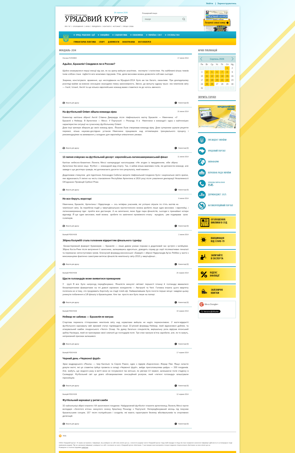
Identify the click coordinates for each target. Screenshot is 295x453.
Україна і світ (155, 35)
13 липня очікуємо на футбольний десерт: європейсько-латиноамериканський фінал (115, 157)
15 (227, 76)
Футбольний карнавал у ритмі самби (85, 400)
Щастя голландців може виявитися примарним (91, 278)
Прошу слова (128, 26)
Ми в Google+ (211, 304)
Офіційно (104, 35)
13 (217, 76)
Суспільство (173, 35)
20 (217, 80)
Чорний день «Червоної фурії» (81, 358)
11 (207, 76)
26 (212, 84)
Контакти (107, 26)
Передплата (96, 26)
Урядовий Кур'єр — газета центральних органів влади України (96, 15)
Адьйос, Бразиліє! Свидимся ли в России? (89, 64)
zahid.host (85, 447)
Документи (113, 42)
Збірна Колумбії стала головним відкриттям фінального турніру (102, 240)
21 (222, 80)
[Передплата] (217, 127)
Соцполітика (121, 35)
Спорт (102, 42)
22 (227, 80)
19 (212, 80)
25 (207, 84)
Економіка (138, 35)
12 (212, 76)
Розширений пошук (149, 13)
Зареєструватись (226, 3)
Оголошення (78, 26)
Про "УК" (68, 26)
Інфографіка (128, 42)
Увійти (209, 3)
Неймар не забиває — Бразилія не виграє (88, 316)
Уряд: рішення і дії (85, 35)
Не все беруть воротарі (77, 198)
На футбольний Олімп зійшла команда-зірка (90, 111)
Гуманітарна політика (85, 42)
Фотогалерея (144, 42)
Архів (87, 26)
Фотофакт (117, 26)
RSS (64, 436)
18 (207, 80)
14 (222, 76)
